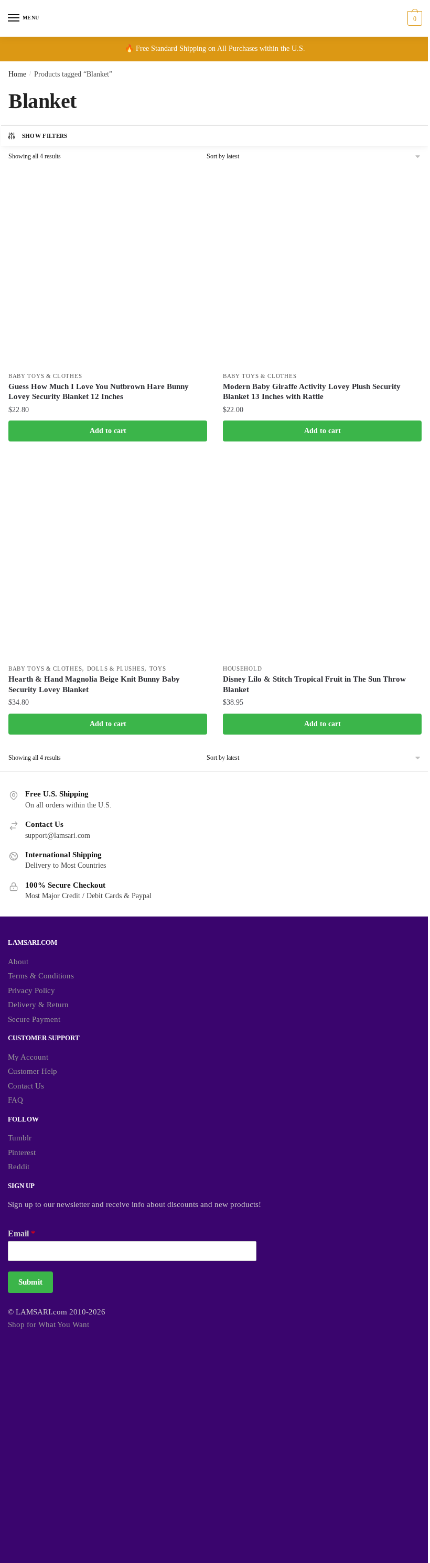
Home (17, 74)
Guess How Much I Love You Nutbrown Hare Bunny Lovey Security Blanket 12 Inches (98, 391)
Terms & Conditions (41, 976)
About (18, 961)
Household (242, 668)
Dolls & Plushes (116, 668)
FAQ (15, 1100)
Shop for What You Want (48, 1324)
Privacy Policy (31, 990)
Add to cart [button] (108, 431)
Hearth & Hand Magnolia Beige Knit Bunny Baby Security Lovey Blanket (94, 684)
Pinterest (22, 1152)
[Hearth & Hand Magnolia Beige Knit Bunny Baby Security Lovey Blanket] (107, 559)
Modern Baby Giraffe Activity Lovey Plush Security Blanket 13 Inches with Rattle (312, 391)
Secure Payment (34, 1019)
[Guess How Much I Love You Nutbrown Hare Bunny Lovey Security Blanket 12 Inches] (107, 266)
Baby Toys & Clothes (45, 376)
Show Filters (45, 136)
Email (21, 1233)
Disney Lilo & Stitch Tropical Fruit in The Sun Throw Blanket (314, 684)
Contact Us (26, 1086)
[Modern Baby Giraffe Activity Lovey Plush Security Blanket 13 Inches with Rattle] (322, 266)
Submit (30, 1282)
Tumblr (19, 1138)
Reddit (18, 1166)
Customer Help (32, 1071)
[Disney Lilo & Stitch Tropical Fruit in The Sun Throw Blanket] (322, 559)
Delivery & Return (38, 1004)
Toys (157, 668)
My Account (28, 1057)
